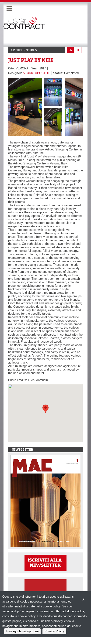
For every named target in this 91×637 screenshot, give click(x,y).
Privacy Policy (54, 631)
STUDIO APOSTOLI (36, 73)
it (78, 50)
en (70, 50)
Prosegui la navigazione (22, 631)
